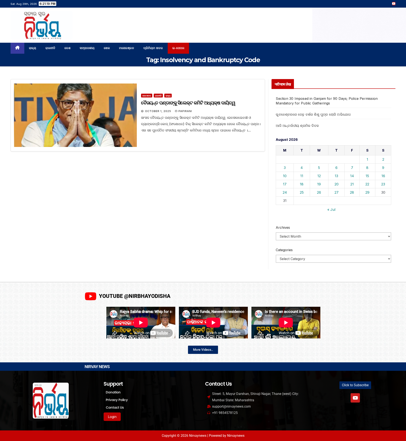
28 (352, 192)
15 (367, 176)
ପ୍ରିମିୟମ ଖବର (153, 48)
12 (319, 176)
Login (112, 417)
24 (285, 192)
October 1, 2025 (158, 111)
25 (302, 192)
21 (352, 184)
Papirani (185, 111)
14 (352, 176)
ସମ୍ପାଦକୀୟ (87, 48)
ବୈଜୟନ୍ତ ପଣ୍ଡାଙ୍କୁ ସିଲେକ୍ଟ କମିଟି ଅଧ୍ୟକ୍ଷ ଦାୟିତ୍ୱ (188, 103)
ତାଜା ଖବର (146, 95)
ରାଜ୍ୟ (32, 48)
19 (319, 184)
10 (285, 176)
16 (383, 176)
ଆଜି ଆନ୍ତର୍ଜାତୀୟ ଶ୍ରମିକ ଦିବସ (297, 125)
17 (285, 184)
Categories (284, 250)
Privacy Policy (117, 399)
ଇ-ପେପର (178, 48)
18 (301, 184)
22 (367, 184)
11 (301, 176)
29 (367, 192)
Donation (113, 392)
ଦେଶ (67, 48)
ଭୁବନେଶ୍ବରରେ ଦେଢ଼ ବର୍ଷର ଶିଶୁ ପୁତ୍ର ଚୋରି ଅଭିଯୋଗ (313, 114)
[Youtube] (355, 398)
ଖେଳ (107, 48)
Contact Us (115, 407)
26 (319, 192)
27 (337, 192)
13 (336, 176)
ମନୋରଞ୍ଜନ (126, 48)
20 (337, 184)
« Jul (331, 209)
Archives (283, 227)
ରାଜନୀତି (50, 48)
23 (383, 184)
